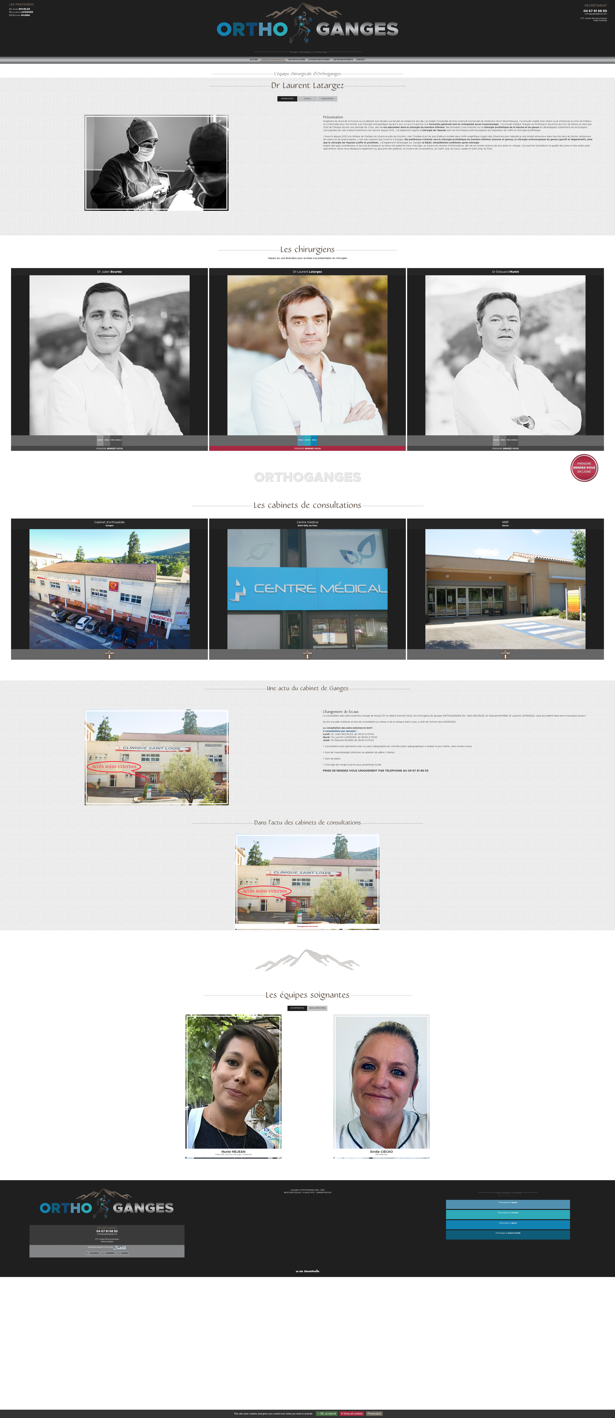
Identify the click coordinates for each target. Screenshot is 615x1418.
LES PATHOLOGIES (296, 59)
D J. (92, 1253)
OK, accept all (328, 1413)
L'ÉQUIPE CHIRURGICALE (273, 59)
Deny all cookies (353, 1413)
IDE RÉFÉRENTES (297, 1008)
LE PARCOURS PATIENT (319, 59)
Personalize (374, 1413)
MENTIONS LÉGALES (292, 1192)
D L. (108, 1253)
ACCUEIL (254, 59)
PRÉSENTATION (287, 99)
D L (21, 12)
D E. (122, 1253)
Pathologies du (508, 1223)
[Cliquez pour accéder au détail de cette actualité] (308, 835)
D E (19, 15)
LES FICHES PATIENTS (343, 59)
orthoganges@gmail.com (596, 14)
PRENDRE (109, 448)
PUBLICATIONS (327, 99)
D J (19, 9)
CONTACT (360, 59)
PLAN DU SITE (309, 1192)
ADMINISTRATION (323, 1192)
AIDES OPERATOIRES (317, 1008)
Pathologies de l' (508, 1202)
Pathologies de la (508, 1213)
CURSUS (307, 99)
